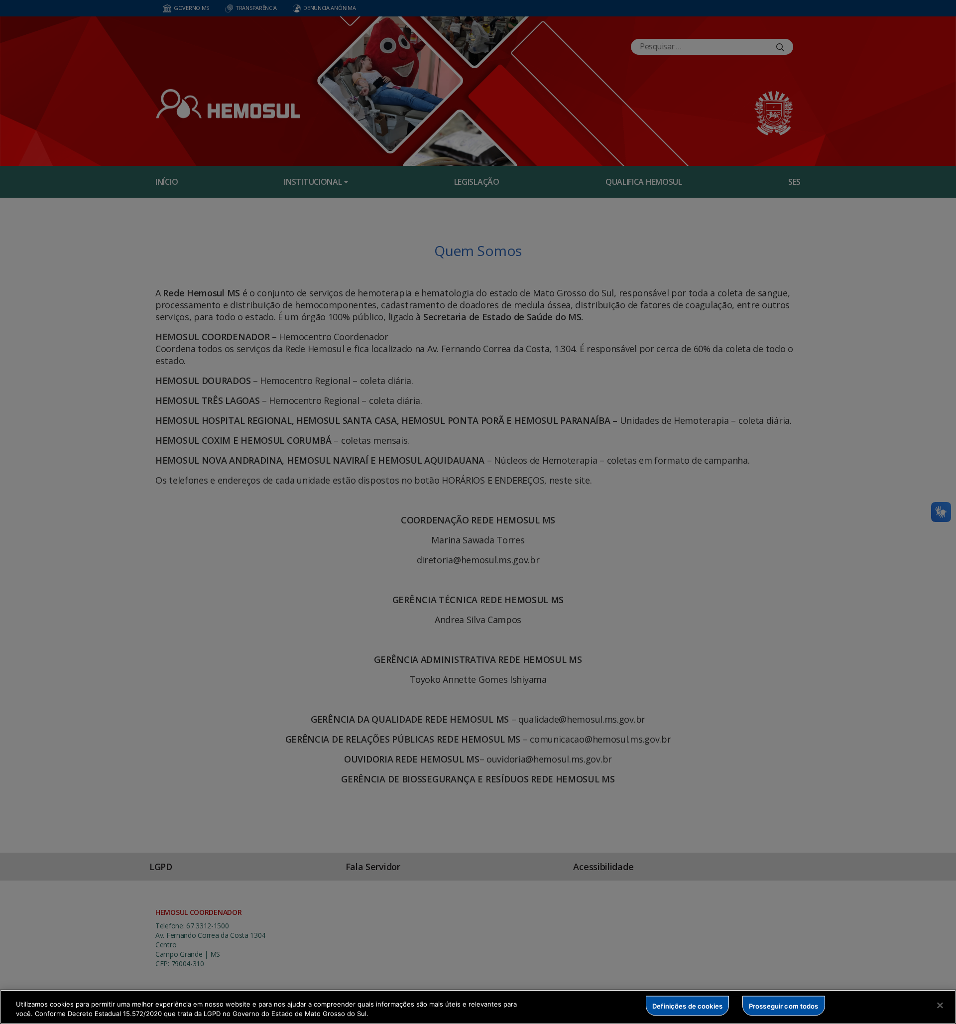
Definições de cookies (687, 1006)
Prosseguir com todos (784, 1006)
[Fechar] (940, 1006)
